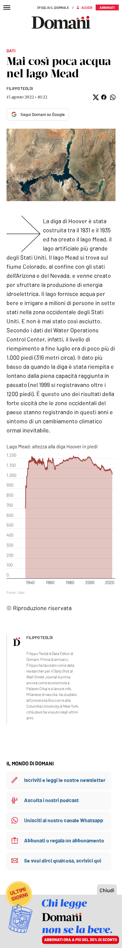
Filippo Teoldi (20, 88)
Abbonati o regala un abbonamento (64, 840)
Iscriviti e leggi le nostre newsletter (64, 780)
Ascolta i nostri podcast (51, 800)
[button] (95, 97)
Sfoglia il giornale (53, 7)
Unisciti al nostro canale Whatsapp (63, 820)
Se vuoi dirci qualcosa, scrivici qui (62, 860)
